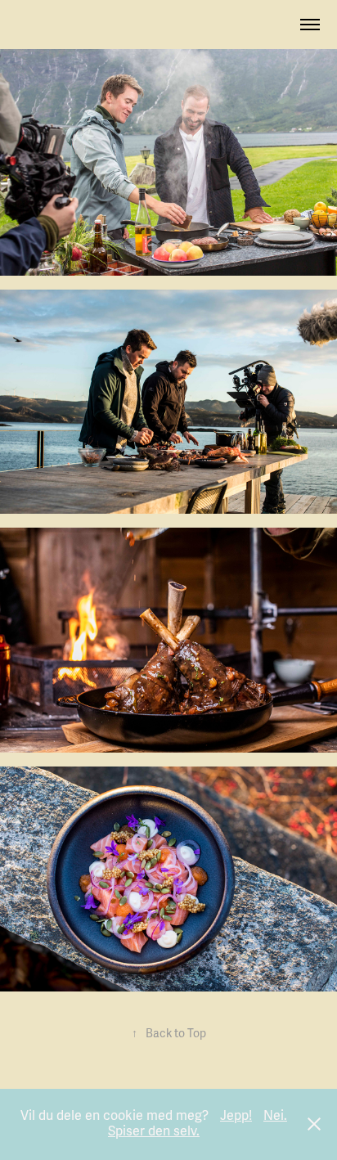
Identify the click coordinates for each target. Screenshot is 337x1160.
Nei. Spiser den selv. (197, 1124)
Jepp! (236, 1116)
